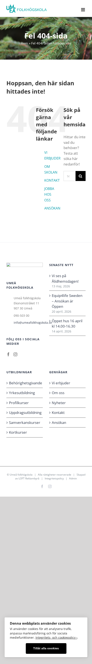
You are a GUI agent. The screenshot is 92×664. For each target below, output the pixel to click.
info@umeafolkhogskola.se (28, 323)
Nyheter (59, 402)
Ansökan (59, 422)
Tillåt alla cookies (46, 648)
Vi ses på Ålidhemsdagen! (65, 278)
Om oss (58, 392)
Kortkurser (18, 432)
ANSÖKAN (52, 208)
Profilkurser (19, 402)
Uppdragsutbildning (25, 412)
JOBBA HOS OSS (49, 194)
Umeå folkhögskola (21, 474)
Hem (24, 43)
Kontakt (58, 412)
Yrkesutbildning (22, 392)
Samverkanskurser (24, 422)
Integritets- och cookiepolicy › (56, 638)
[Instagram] (15, 354)
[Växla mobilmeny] (83, 9)
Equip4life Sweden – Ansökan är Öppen (67, 301)
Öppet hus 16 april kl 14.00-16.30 (67, 323)
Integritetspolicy (54, 478)
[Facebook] (8, 354)
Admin (73, 478)
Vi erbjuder (61, 382)
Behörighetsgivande (25, 382)
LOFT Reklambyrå (29, 478)
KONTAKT (52, 180)
